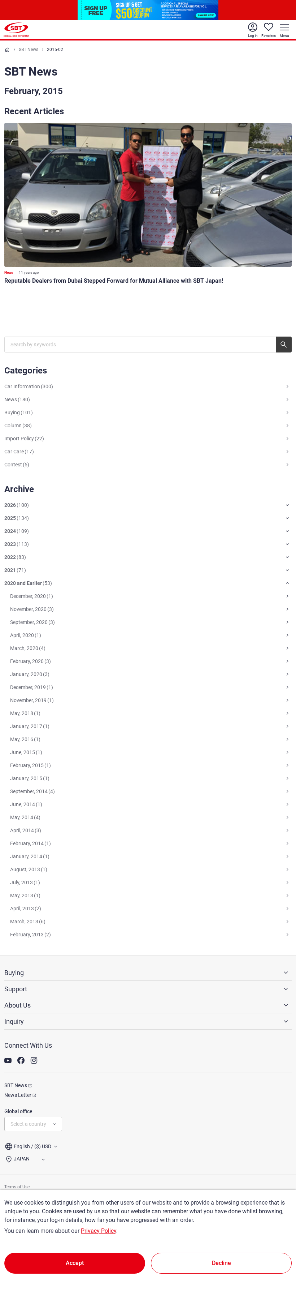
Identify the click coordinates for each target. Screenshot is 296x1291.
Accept (75, 1263)
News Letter (17, 1095)
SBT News (28, 49)
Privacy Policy (98, 1230)
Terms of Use (17, 1186)
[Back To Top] (278, 1253)
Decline (221, 1263)
